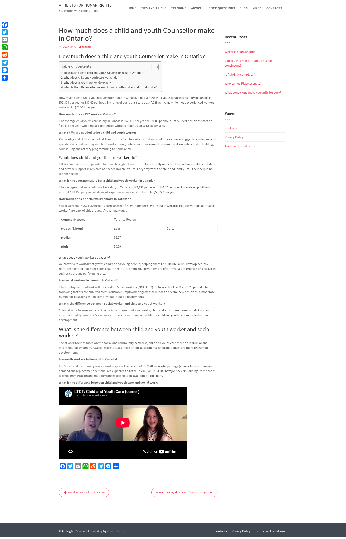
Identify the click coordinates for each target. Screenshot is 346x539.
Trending (179, 8)
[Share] (4, 78)
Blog (244, 8)
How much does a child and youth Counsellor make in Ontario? (103, 73)
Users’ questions (220, 8)
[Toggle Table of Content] (153, 67)
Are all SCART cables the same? (86, 492)
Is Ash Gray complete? (240, 74)
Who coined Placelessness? (243, 83)
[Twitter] (4, 32)
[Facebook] (4, 24)
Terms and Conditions (240, 146)
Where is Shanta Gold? (240, 52)
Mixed (257, 8)
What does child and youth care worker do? (91, 77)
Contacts (274, 8)
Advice (196, 8)
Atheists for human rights (85, 5)
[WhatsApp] (4, 47)
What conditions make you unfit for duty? (253, 92)
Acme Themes (116, 531)
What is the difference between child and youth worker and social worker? (111, 87)
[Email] (4, 40)
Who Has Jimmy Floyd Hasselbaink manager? (182, 492)
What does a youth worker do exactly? (88, 82)
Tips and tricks (153, 8)
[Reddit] (4, 55)
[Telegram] (4, 62)
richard (86, 47)
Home (132, 8)
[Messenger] (4, 70)
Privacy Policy (234, 137)
